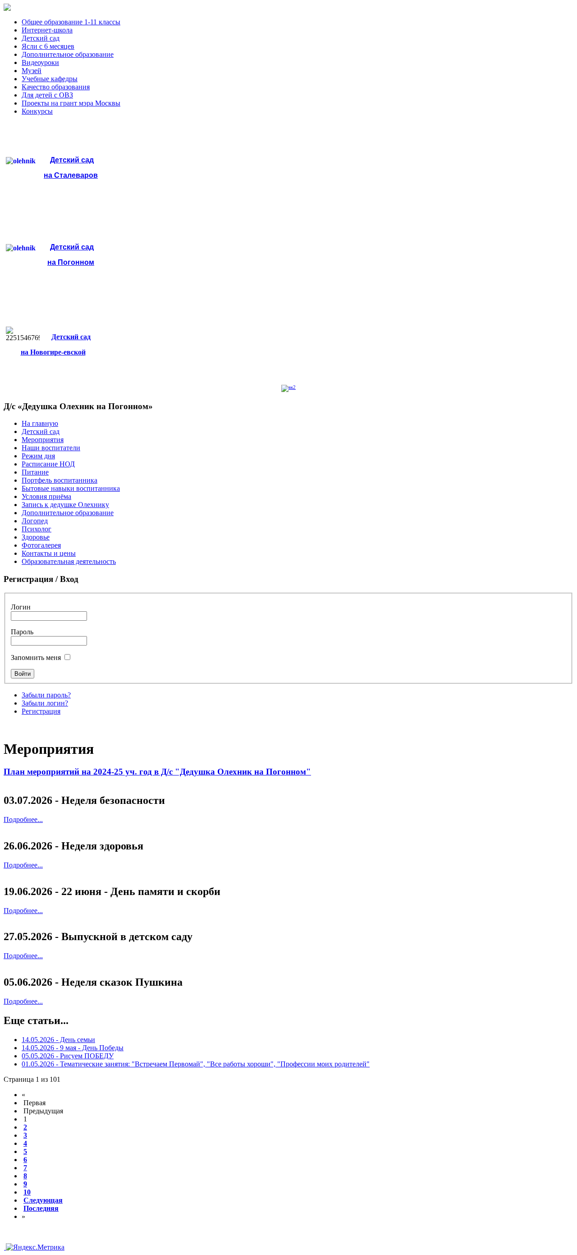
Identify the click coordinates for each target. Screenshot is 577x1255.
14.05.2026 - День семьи (58, 1039)
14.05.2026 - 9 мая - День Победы (73, 1048)
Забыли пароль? (46, 695)
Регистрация (41, 711)
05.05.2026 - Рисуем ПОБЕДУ (68, 1056)
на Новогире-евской (53, 352)
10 (27, 1192)
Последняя (41, 1208)
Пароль (22, 632)
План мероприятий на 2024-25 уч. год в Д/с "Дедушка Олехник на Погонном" (157, 771)
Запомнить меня (37, 657)
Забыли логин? (45, 703)
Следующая (43, 1200)
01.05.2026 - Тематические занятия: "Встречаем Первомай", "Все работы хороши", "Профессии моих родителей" (196, 1064)
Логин (21, 607)
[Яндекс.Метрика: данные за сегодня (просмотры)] (35, 1247)
